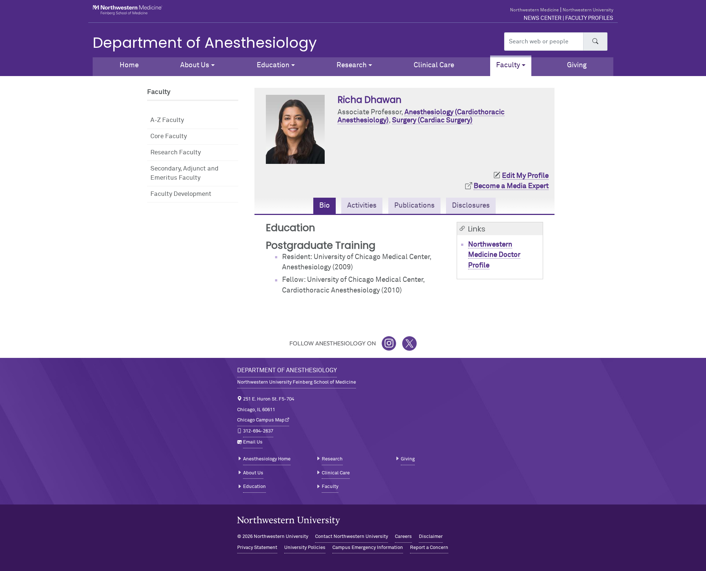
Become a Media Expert (511, 186)
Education (254, 486)
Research (332, 459)
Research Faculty (175, 153)
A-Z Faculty (167, 120)
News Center (542, 18)
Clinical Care (434, 65)
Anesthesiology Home (266, 459)
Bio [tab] (324, 205)
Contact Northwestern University (351, 536)
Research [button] (351, 65)
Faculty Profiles (589, 18)
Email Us (253, 442)
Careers (403, 536)
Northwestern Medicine (534, 10)
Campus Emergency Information (367, 547)
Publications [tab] (414, 205)
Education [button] (273, 65)
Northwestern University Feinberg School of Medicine (296, 382)
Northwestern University (588, 10)
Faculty (330, 486)
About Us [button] (194, 65)
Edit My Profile (525, 175)
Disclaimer (431, 536)
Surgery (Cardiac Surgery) (432, 120)
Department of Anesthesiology (205, 43)
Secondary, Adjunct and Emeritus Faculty (184, 174)
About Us (253, 473)
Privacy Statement (257, 547)
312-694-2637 (258, 431)
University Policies (304, 547)
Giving (576, 65)
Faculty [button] (508, 65)
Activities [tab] (362, 205)
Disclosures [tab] (471, 205)
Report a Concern (429, 547)
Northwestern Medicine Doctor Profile (494, 255)
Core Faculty (168, 136)
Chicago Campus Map (261, 420)
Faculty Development (180, 194)
